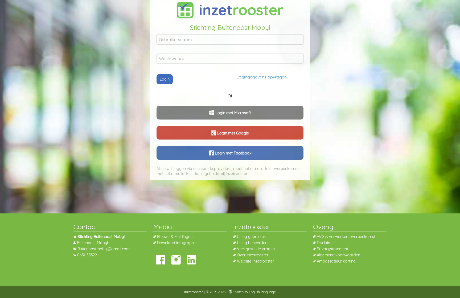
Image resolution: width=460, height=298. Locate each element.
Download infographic (176, 242)
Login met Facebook (233, 153)
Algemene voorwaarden (338, 255)
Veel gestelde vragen (256, 249)
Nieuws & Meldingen (174, 236)
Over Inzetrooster (253, 255)
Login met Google (232, 133)
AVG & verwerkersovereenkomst (346, 236)
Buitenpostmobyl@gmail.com (103, 249)
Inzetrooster (193, 292)
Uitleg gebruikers (252, 236)
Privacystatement (332, 249)
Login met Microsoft (232, 112)
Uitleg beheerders (253, 242)
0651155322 (87, 255)
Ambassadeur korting (336, 261)
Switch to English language (254, 292)
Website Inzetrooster (255, 261)
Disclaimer (326, 242)
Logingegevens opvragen (261, 77)
